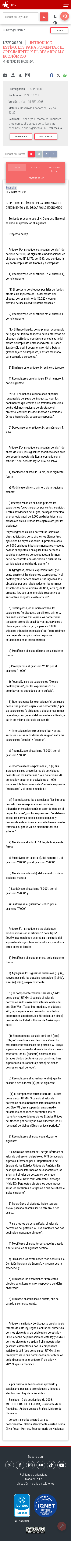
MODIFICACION (21, 136)
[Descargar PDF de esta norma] (13, 75)
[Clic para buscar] (44, 16)
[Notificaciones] (20, 75)
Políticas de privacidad (33, 1474)
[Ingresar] (64, 16)
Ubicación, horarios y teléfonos (35, 1483)
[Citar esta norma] (27, 75)
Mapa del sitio (33, 1479)
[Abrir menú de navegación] (66, 5)
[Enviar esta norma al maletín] (5, 75)
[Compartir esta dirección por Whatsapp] (65, 75)
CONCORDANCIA (46, 136)
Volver (59, 30)
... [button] (54, 128)
